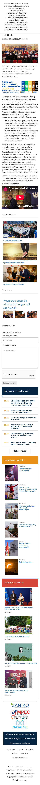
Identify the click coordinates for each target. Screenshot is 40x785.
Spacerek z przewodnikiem (13, 263)
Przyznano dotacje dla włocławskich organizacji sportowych (16, 304)
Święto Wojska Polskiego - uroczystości (24, 545)
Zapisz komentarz (9, 383)
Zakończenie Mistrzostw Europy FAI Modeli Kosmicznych (28, 489)
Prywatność (29, 749)
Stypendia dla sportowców (13, 284)
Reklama (14, 753)
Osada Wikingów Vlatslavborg (25, 469)
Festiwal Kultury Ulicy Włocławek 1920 (27, 526)
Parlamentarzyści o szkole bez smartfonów (16, 691)
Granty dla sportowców (12, 241)
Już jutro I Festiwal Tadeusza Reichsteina (21, 663)
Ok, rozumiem (24, 39)
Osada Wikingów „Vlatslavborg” (17, 636)
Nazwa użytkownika (9, 336)
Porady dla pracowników (20, 757)
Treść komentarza (9, 345)
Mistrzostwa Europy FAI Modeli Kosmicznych (27, 508)
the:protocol (24, 753)
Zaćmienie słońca (25, 562)
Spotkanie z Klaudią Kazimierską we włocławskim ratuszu (19, 608)
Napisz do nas (11, 749)
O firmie (20, 749)
